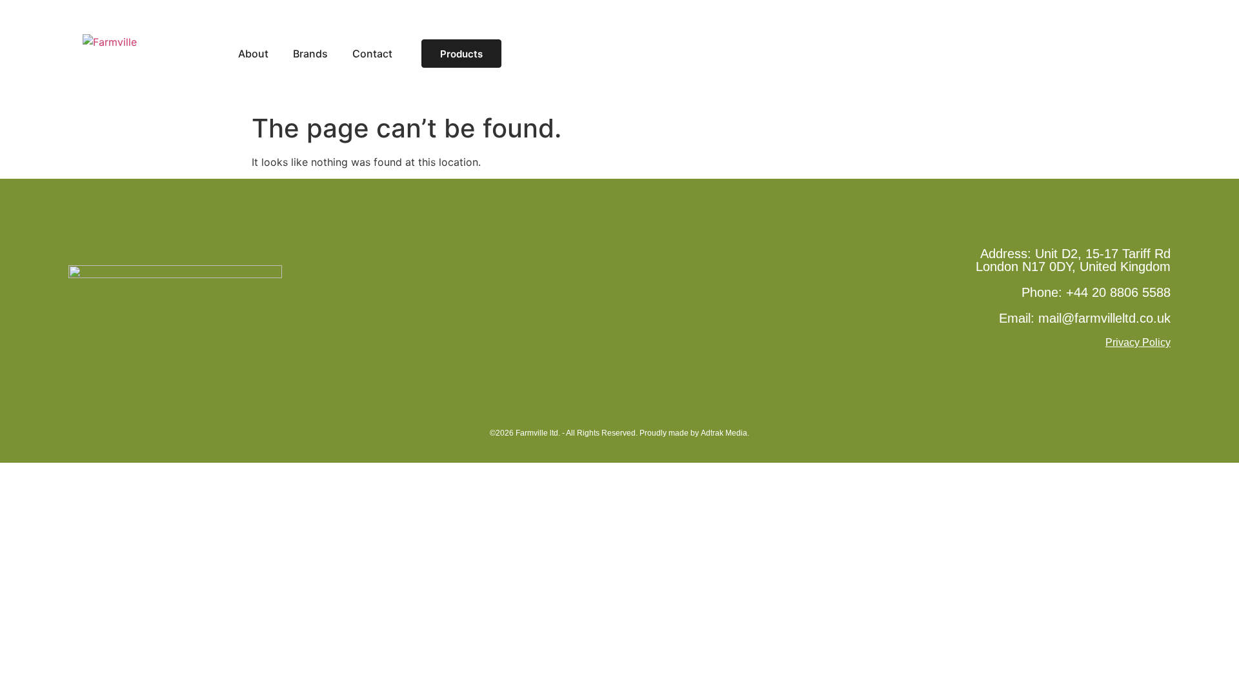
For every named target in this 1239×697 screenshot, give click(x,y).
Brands (310, 54)
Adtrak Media (724, 433)
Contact (372, 54)
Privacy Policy (1138, 342)
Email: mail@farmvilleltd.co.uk (1085, 318)
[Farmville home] (147, 53)
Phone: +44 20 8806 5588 (1096, 292)
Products (461, 54)
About (253, 54)
